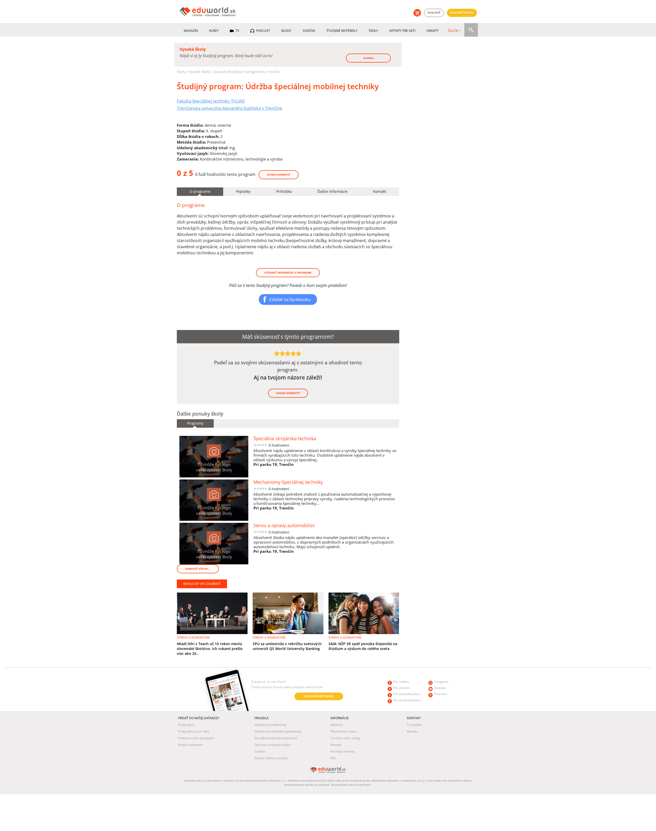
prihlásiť (433, 12)
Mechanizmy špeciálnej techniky (288, 482)
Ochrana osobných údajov (272, 745)
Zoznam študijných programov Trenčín (246, 71)
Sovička (309, 30)
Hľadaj (368, 58)
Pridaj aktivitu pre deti (193, 731)
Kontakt (336, 745)
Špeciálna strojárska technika (284, 438)
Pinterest (440, 694)
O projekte (414, 725)
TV (237, 30)
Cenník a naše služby (345, 738)
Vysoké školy (199, 71)
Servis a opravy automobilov (284, 525)
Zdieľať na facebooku (290, 299)
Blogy (286, 30)
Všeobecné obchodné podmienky (277, 731)
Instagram (441, 681)
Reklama (337, 725)
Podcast (262, 30)
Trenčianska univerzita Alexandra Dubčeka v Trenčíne (229, 108)
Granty (433, 30)
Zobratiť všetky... (198, 568)
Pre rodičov (401, 681)
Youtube (440, 688)
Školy (373, 30)
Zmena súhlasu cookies (271, 758)
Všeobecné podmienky (270, 725)
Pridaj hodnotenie (190, 745)
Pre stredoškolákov (406, 694)
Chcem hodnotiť (278, 174)
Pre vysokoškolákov (407, 700)
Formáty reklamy (343, 751)
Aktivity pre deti (402, 30)
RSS (333, 758)
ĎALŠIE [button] (453, 30)
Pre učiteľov (401, 688)
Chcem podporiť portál (319, 696)
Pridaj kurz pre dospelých (196, 738)
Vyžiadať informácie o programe (288, 272)
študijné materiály (341, 30)
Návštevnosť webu (344, 731)
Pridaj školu (186, 725)
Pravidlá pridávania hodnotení (275, 738)
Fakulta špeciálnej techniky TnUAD (211, 101)
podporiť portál (462, 12)
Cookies (260, 751)
